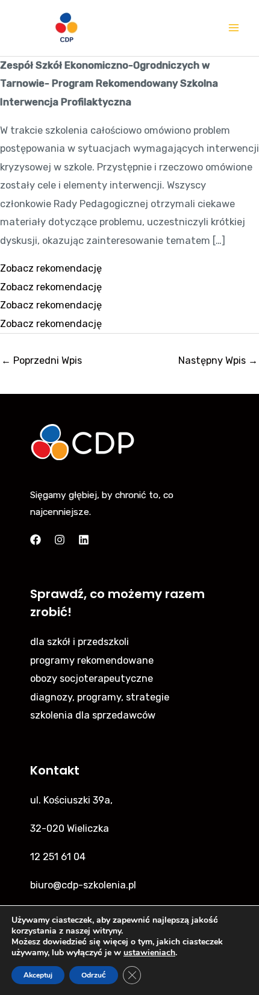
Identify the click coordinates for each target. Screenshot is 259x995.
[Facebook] (35, 539)
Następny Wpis (218, 360)
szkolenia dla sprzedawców (92, 715)
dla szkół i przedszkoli (79, 641)
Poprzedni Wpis (41, 360)
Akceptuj (37, 975)
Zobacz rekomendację (51, 268)
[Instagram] (59, 539)
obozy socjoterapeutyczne (91, 678)
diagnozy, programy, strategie (99, 697)
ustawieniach (149, 952)
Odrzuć (93, 975)
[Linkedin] (83, 539)
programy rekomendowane (92, 660)
